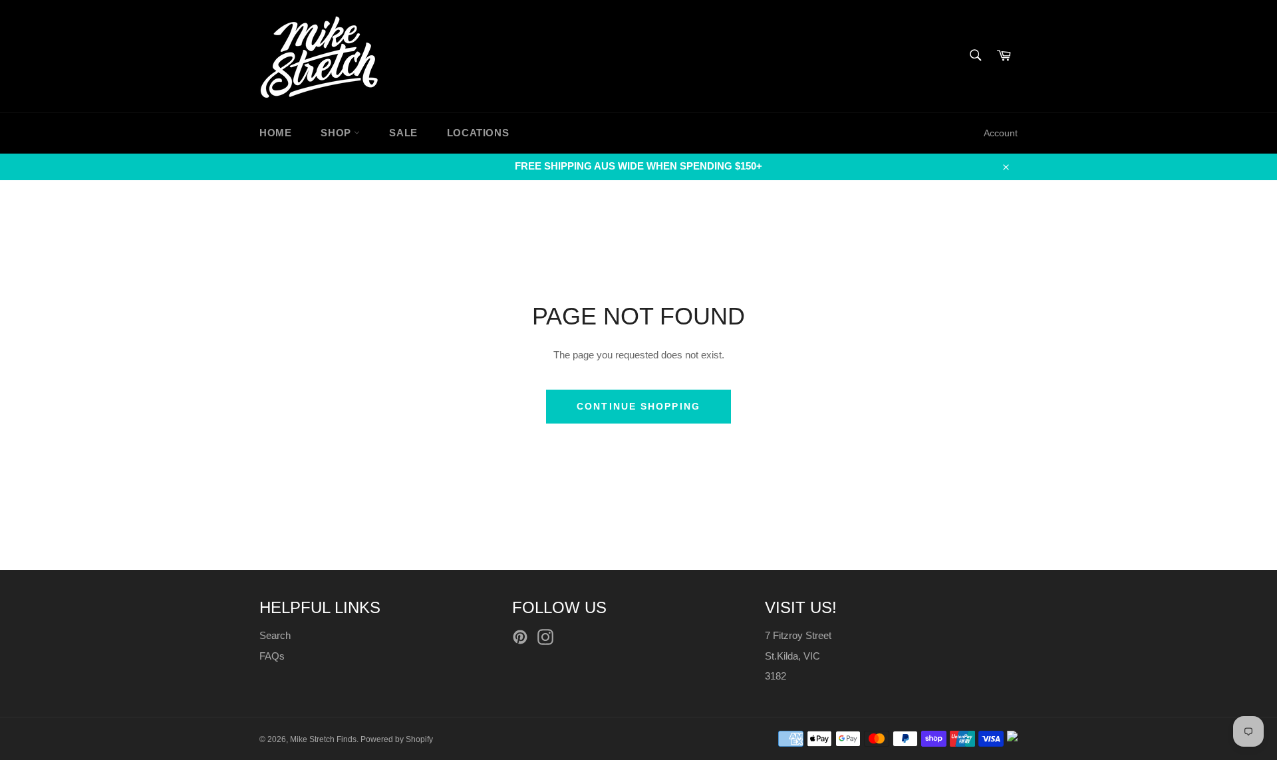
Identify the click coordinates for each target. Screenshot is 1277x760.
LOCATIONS (478, 132)
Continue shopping (638, 406)
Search (275, 635)
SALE (403, 132)
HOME (275, 132)
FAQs (272, 656)
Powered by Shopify (396, 739)
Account (1001, 133)
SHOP (337, 132)
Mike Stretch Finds (323, 739)
